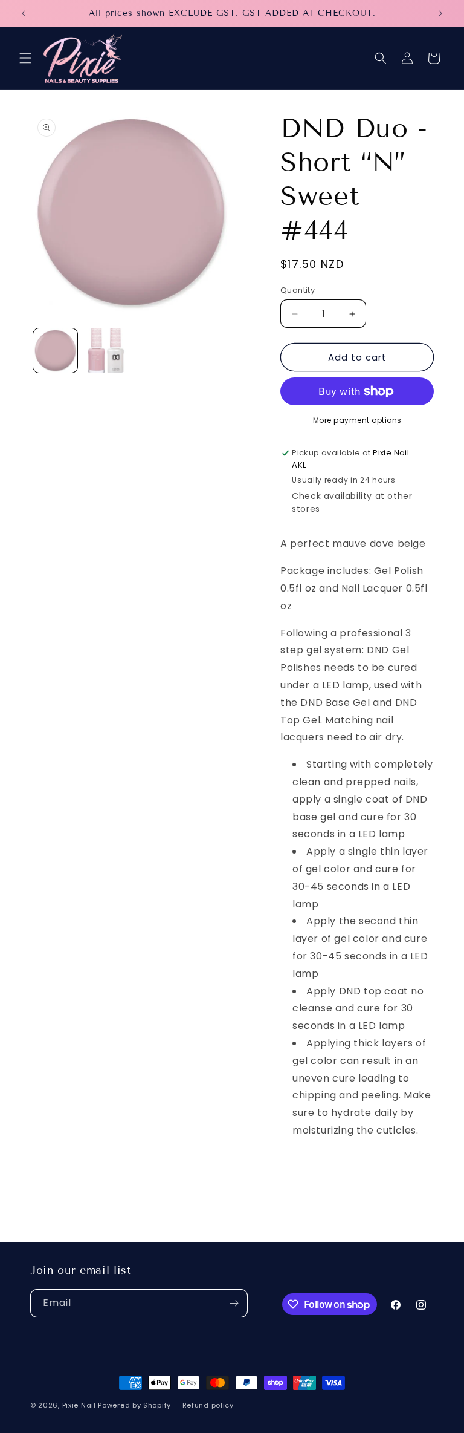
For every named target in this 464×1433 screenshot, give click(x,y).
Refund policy (208, 1405)
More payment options (357, 420)
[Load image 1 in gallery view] (55, 350)
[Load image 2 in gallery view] (105, 350)
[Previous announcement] (23, 13)
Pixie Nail (79, 1405)
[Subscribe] (234, 1303)
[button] (25, 58)
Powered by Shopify (134, 1405)
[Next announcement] (440, 13)
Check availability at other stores (352, 502)
